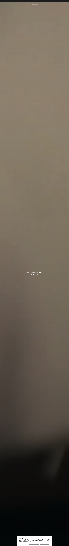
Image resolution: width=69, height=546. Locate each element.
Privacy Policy (29, 541)
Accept (34, 543)
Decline (45, 543)
